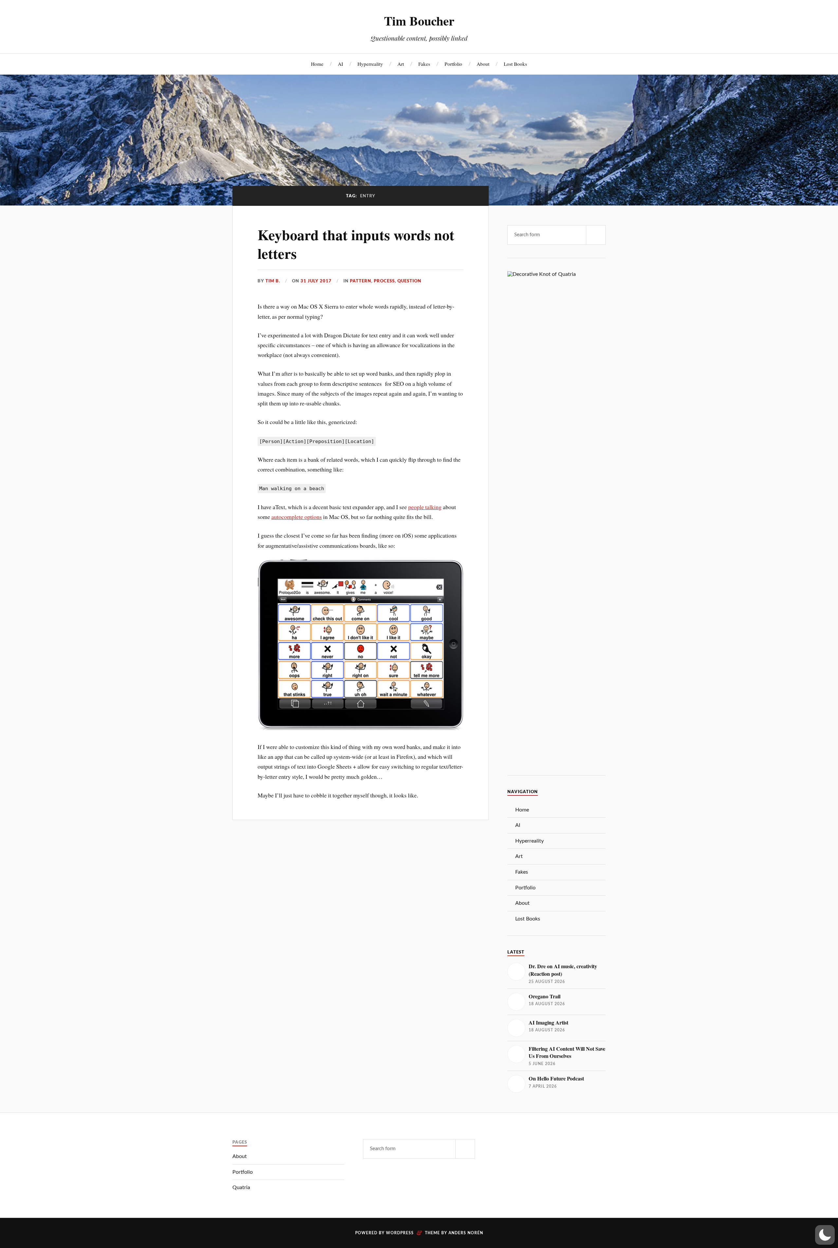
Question (409, 280)
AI (340, 64)
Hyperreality (370, 64)
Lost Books (515, 64)
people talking (425, 507)
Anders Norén (465, 1233)
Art (400, 64)
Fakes (424, 64)
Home (317, 64)
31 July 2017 (316, 280)
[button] (825, 1235)
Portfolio (453, 64)
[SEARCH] (596, 235)
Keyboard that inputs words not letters (356, 244)
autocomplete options (296, 517)
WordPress (400, 1233)
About (483, 64)
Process (384, 280)
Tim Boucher (419, 20)
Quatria (241, 1187)
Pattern (360, 280)
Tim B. (272, 280)
